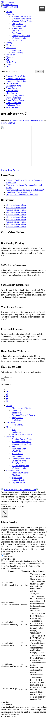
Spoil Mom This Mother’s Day (19, 192)
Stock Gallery (17, 52)
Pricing (9, 43)
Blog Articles (17, 417)
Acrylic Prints (17, 23)
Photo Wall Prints (13, 98)
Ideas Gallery (17, 425)
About (9, 405)
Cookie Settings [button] (7, 506)
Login (8, 64)
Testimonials (17, 413)
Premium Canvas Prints (21, 16)
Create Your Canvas (20, 473)
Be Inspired (11, 47)
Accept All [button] (19, 506)
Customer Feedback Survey (23, 415)
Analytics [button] (5, 702)
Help (8, 427)
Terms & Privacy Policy (22, 434)
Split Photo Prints (13, 102)
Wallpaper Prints (19, 38)
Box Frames (17, 33)
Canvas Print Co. (8, 123)
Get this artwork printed (16, 205)
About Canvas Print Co (21, 408)
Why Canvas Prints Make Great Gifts (22, 195)
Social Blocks (17, 31)
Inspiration (16, 50)
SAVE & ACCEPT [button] (9, 717)
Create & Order (12, 470)
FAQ (14, 429)
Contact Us (16, 410)
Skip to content (7, 2)
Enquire (9, 57)
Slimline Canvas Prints (21, 19)
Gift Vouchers (17, 40)
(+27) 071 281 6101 (9, 7)
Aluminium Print (19, 26)
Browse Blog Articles (10, 170)
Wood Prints (17, 28)
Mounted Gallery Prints (21, 21)
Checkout (16, 475)
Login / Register (18, 480)
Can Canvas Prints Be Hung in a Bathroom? (25, 190)
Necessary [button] (5, 554)
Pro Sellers (10, 55)
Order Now (11, 62)
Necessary (8, 556)
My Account (17, 477)
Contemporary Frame (21, 35)
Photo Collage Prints (15, 100)
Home (9, 11)
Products (10, 14)
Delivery (10, 45)
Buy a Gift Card (18, 482)
